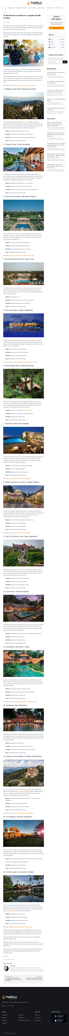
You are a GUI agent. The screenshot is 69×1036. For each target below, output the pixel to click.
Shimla (8, 126)
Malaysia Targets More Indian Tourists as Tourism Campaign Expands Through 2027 (54, 124)
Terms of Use (38, 1017)
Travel (4, 12)
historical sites (14, 736)
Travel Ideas (50, 7)
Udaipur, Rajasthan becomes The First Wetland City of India (22, 362)
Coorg (25, 183)
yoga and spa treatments (23, 791)
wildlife (31, 624)
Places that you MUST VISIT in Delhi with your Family (21, 255)
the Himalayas (24, 122)
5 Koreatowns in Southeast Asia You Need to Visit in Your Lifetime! (56, 91)
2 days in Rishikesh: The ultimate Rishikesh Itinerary (20, 813)
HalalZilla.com (22, 1017)
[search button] (64, 8)
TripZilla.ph (4, 1023)
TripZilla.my (4, 1020)
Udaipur (33, 340)
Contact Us (58, 7)
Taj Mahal (21, 233)
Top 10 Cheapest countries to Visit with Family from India (21, 85)
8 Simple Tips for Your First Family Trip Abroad (19, 478)
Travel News (11, 7)
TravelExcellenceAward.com (25, 1020)
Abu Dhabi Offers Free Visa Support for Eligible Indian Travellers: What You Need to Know (56, 145)
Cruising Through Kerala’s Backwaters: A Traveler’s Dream (22, 701)
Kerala (30, 410)
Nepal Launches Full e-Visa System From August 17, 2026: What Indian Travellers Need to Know (56, 155)
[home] (5, 7)
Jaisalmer (32, 849)
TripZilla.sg (21, 1015)
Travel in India (41, 7)
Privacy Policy (38, 1020)
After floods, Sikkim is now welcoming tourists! (19, 532)
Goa (23, 288)
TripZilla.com (5, 1015)
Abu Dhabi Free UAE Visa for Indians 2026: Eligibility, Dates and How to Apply (55, 166)
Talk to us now (56, 28)
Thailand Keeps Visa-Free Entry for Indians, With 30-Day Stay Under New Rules (56, 134)
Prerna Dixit (12, 966)
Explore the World (21, 7)
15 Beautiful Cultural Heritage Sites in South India (20, 926)
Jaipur (20, 569)
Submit (65, 61)
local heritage (12, 910)
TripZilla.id (4, 1017)
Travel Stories (32, 7)
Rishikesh (5, 793)
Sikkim (32, 519)
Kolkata (18, 456)
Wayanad (25, 410)
